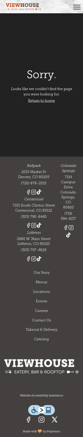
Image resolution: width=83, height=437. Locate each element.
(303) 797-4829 (33, 250)
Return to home (41, 100)
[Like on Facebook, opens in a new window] (28, 420)
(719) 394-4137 (68, 216)
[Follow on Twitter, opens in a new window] (54, 420)
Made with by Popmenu (31, 430)
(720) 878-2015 (33, 183)
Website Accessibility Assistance (41, 395)
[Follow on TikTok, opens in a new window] (39, 193)
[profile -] (65, 6)
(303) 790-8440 (33, 217)
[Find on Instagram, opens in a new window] (41, 420)
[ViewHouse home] (23, 7)
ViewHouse (41, 366)
